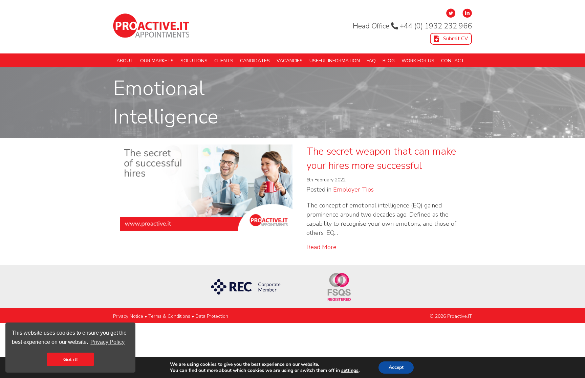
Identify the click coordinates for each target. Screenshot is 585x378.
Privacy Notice (128, 316)
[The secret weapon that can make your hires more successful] (206, 187)
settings (350, 371)
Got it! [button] (70, 359)
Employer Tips (353, 189)
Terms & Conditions (169, 316)
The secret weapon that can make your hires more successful (381, 158)
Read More (321, 247)
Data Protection (211, 316)
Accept (396, 367)
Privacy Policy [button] (107, 342)
